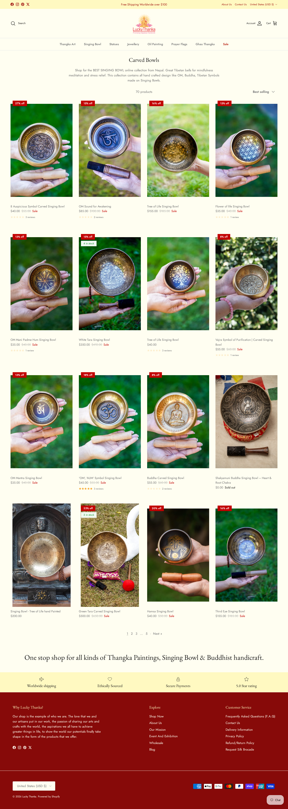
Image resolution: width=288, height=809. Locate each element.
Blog (152, 749)
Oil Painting (155, 44)
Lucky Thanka (29, 796)
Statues (114, 44)
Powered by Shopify (49, 796)
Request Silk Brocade (240, 749)
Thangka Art (67, 44)
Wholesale (156, 743)
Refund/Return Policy (240, 743)
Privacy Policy (235, 736)
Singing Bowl (92, 44)
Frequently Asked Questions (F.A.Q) (250, 716)
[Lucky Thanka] (144, 23)
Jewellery (133, 44)
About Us (227, 4)
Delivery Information (239, 729)
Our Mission (157, 729)
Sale (226, 44)
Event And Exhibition (163, 736)
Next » (157, 633)
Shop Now (156, 716)
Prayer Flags (179, 44)
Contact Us (241, 4)
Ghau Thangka (205, 44)
